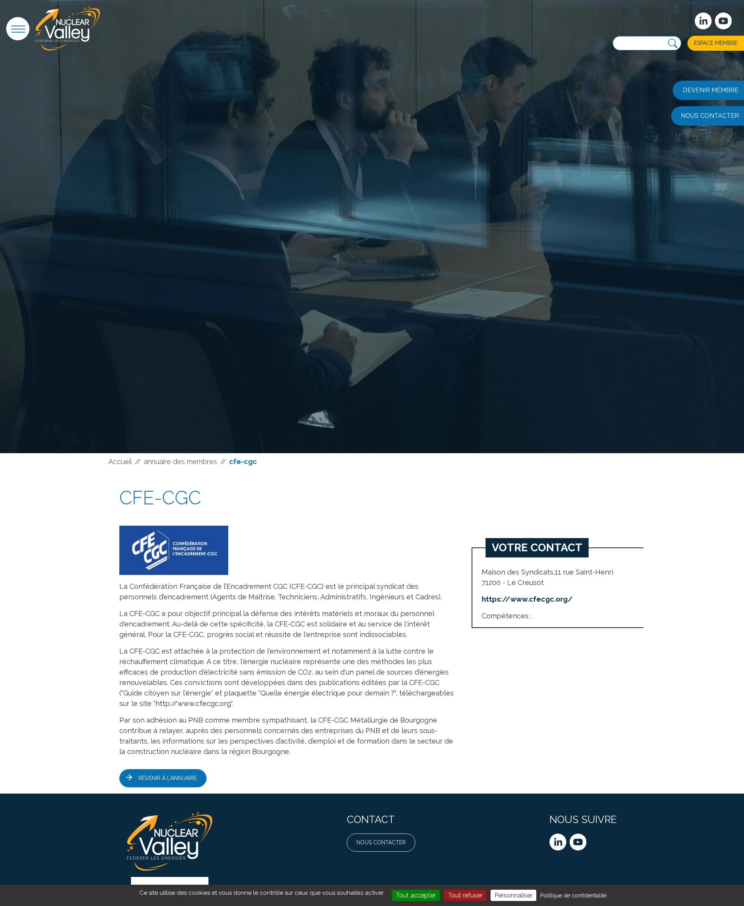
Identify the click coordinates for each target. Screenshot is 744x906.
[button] (17, 28)
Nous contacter (381, 842)
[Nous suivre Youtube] (578, 842)
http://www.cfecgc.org (193, 703)
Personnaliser (513, 895)
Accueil (120, 461)
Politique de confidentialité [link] (573, 895)
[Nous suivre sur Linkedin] (558, 842)
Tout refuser (465, 895)
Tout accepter (416, 895)
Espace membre (715, 43)
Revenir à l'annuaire (167, 778)
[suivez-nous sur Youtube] (723, 20)
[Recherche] (673, 43)
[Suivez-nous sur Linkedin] (703, 20)
